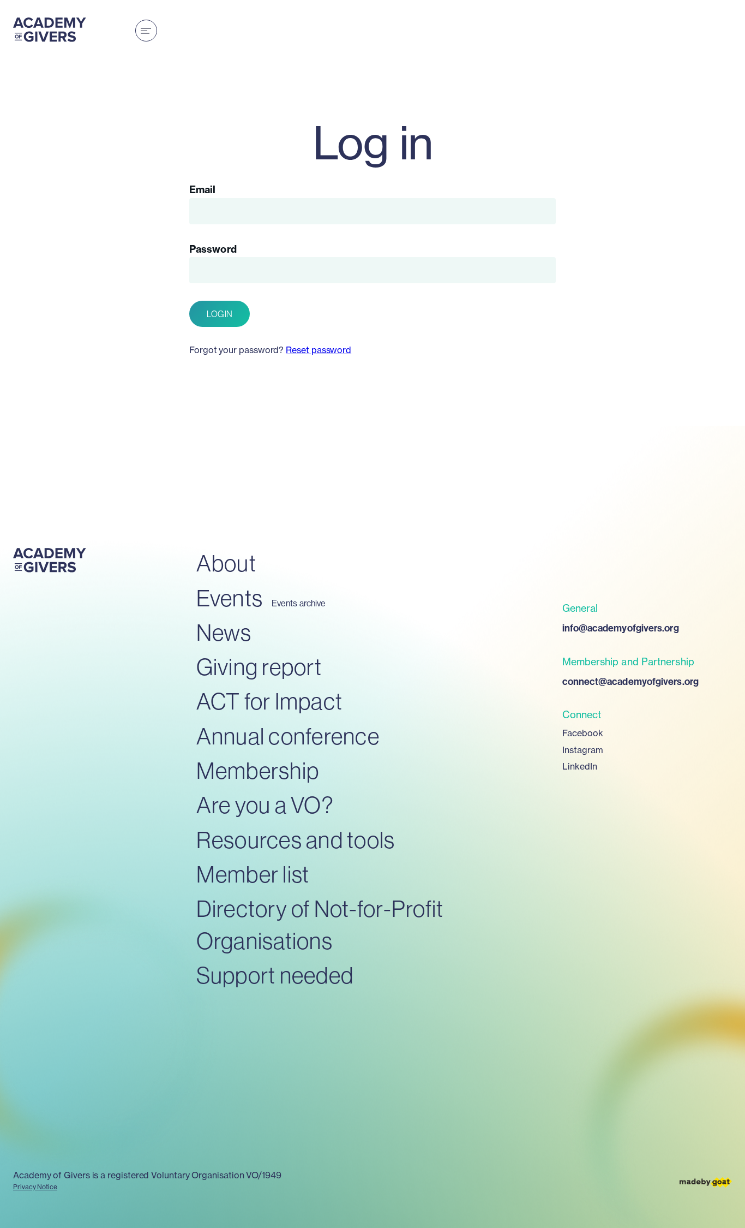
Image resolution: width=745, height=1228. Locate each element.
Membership (258, 771)
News (224, 633)
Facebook (583, 733)
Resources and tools (295, 840)
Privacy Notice (35, 1187)
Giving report (259, 667)
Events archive (299, 603)
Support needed (275, 975)
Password (213, 249)
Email (202, 189)
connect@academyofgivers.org (630, 682)
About (226, 563)
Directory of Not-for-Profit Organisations (320, 925)
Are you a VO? (265, 805)
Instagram (583, 749)
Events (229, 598)
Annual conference (288, 736)
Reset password (318, 349)
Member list (253, 874)
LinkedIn (580, 766)
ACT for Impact (269, 701)
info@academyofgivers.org (620, 628)
